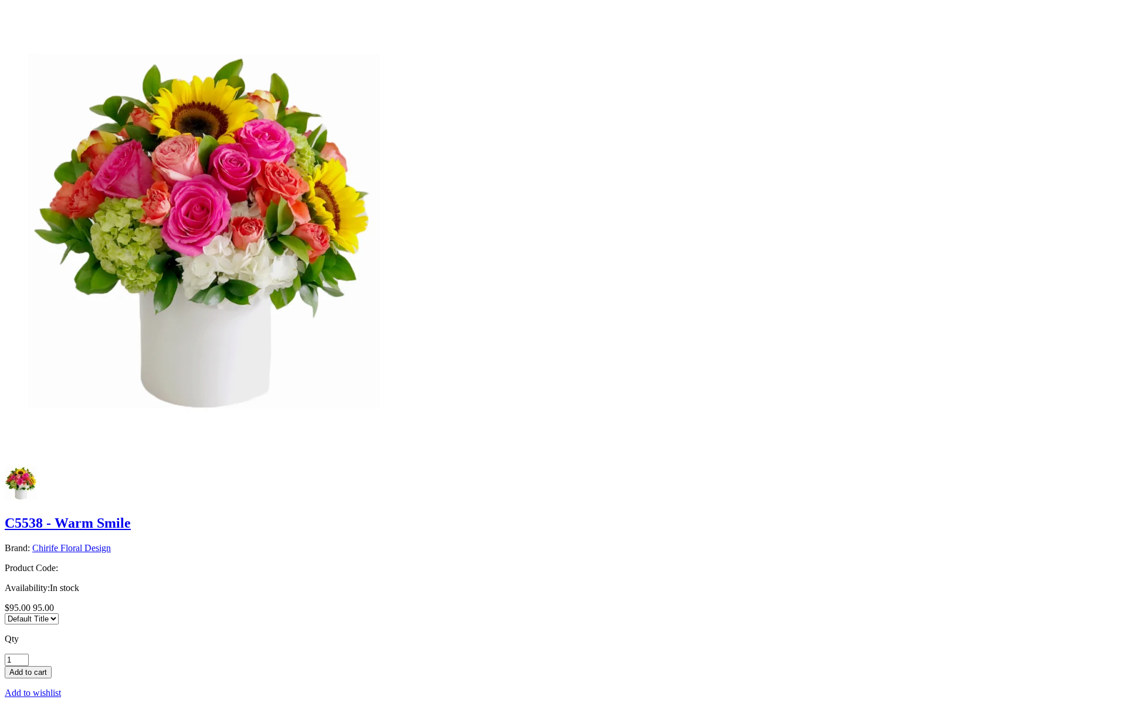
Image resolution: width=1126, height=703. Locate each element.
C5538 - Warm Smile (68, 523)
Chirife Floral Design (71, 548)
